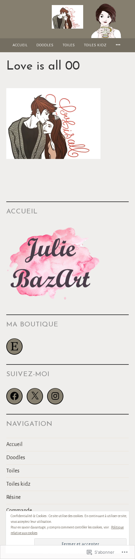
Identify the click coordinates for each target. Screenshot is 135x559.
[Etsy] (14, 346)
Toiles (68, 45)
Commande (19, 510)
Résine (13, 497)
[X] (35, 396)
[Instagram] (55, 396)
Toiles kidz (95, 45)
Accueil (20, 45)
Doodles (45, 45)
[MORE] (119, 45)
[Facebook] (14, 396)
